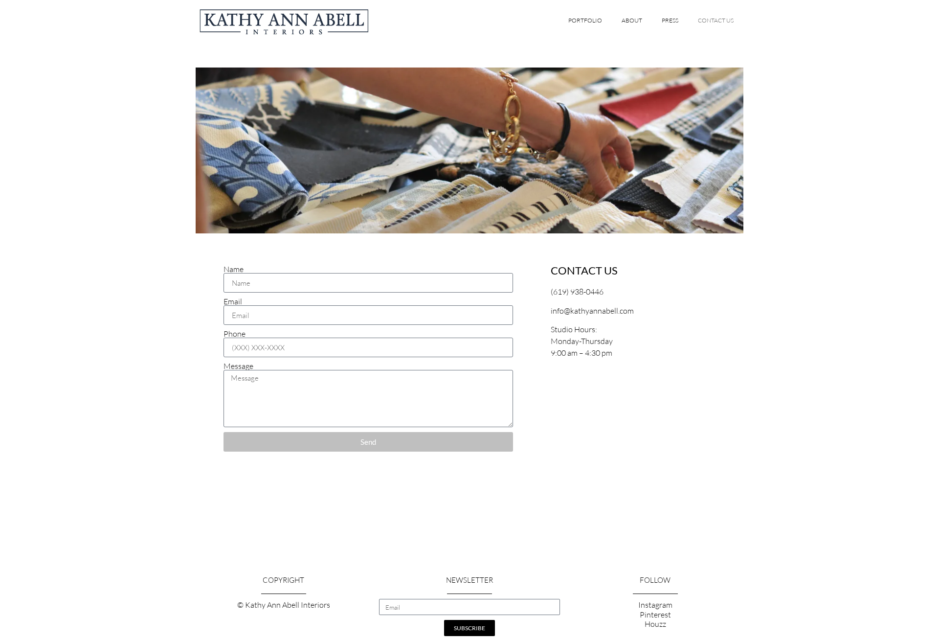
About (632, 20)
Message (238, 366)
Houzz (655, 624)
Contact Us (716, 20)
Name (234, 269)
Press (670, 20)
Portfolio (585, 20)
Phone (235, 334)
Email (233, 301)
